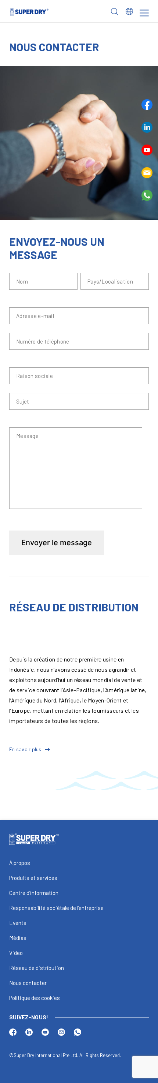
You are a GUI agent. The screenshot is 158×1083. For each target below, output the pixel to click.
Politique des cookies (34, 997)
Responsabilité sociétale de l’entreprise (56, 907)
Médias (17, 937)
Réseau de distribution (36, 967)
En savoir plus (25, 749)
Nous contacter (28, 982)
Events (17, 922)
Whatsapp (146, 195)
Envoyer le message (56, 542)
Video (16, 952)
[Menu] (144, 13)
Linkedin (146, 127)
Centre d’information (33, 892)
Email (146, 172)
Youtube (146, 150)
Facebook (146, 104)
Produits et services (33, 877)
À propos (19, 862)
